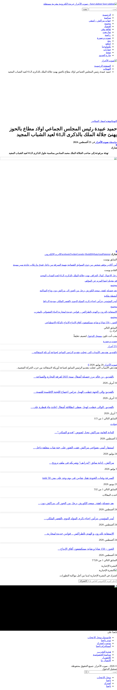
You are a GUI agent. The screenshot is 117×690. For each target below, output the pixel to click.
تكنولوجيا (106, 46)
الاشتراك (83, 581)
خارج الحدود (105, 55)
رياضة (108, 35)
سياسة (107, 17)
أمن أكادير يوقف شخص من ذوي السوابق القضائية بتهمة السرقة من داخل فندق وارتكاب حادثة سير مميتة (65, 265)
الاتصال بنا (106, 660)
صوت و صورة (104, 38)
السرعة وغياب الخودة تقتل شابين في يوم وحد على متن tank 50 (78, 478)
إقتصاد (107, 26)
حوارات (107, 49)
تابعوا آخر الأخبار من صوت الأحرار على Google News (91, 248)
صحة (108, 52)
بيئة (109, 41)
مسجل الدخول (94, 336)
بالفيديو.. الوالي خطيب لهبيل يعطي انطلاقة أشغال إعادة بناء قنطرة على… (72, 407)
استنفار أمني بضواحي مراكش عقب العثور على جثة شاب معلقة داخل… (73, 447)
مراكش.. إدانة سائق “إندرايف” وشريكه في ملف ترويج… (81, 462)
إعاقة (108, 43)
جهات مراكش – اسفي (100, 20)
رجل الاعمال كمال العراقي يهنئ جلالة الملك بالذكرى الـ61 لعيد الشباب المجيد (78, 275)
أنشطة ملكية (110, 296)
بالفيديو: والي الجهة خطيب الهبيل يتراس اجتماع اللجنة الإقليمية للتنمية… (74, 391)
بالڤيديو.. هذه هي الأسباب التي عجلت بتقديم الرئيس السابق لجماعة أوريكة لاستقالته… (74, 352)
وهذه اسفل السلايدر (101, 121)
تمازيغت (107, 32)
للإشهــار (106, 657)
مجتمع (108, 23)
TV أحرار (112, 346)
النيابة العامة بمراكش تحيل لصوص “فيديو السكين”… (84, 432)
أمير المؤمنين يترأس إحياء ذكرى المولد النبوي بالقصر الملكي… (79, 518)
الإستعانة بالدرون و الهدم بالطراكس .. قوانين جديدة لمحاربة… (79, 533)
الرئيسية (107, 15)
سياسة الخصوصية (102, 654)
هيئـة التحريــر (104, 651)
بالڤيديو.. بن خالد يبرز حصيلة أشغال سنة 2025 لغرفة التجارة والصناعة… (74, 376)
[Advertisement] (58, 97)
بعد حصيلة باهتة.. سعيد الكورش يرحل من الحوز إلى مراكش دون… (76, 503)
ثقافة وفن (106, 29)
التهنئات (114, 121)
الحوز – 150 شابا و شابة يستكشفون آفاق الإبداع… (86, 548)
